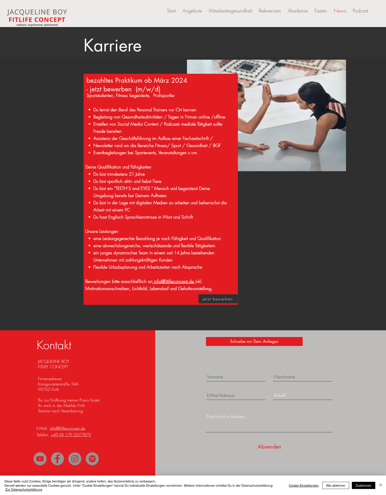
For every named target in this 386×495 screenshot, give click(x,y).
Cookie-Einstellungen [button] (304, 485)
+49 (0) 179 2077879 (71, 434)
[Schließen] (380, 485)
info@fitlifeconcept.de (174, 281)
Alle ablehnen (335, 485)
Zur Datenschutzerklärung (23, 489)
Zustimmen (363, 485)
